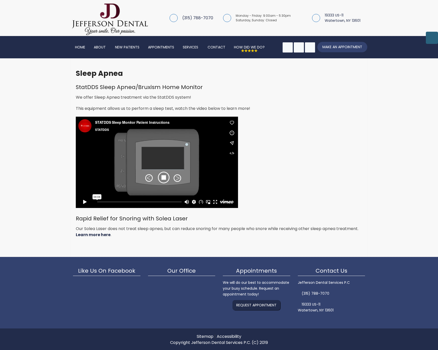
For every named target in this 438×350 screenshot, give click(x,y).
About (100, 47)
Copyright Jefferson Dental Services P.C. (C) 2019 (219, 342)
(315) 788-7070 (197, 18)
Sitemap (205, 336)
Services (190, 47)
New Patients (127, 47)
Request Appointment (256, 305)
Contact (216, 47)
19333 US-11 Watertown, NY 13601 (342, 18)
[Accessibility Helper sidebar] (432, 38)
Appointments (161, 47)
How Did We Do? (249, 47)
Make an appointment (342, 46)
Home (80, 47)
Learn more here (93, 235)
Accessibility (229, 336)
